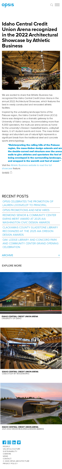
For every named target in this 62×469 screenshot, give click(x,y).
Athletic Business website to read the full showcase (27, 166)
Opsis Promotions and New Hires (26, 210)
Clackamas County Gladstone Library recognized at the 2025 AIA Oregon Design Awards (30, 231)
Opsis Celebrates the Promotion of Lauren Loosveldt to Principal (28, 203)
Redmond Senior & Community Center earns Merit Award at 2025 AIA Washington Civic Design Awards (29, 218)
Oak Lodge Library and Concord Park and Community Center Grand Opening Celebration (31, 243)
